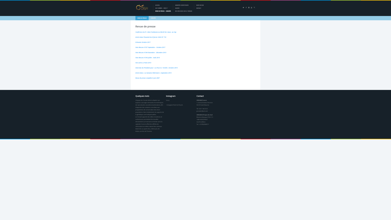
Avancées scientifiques (182, 5)
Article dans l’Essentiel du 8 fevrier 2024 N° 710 (150, 37)
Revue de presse (142, 18)
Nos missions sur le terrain (183, 11)
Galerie (177, 8)
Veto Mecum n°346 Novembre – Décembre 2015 (150, 52)
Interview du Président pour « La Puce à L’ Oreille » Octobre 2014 (156, 68)
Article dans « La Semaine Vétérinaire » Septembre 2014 (153, 73)
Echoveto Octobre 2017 (142, 42)
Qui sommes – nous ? (161, 8)
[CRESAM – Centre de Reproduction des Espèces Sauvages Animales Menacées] (142, 8)
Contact (198, 8)
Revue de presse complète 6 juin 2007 (147, 78)
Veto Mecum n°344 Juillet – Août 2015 (147, 58)
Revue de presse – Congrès (163, 11)
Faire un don (200, 5)
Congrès (153, 18)
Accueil (157, 5)
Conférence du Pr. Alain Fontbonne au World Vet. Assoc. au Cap (155, 32)
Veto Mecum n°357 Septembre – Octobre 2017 (150, 47)
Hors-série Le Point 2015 (143, 63)
